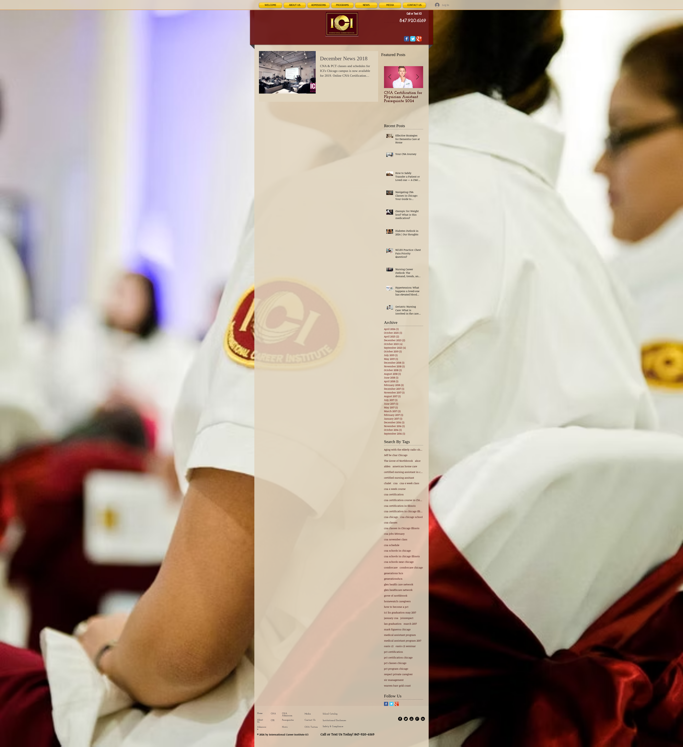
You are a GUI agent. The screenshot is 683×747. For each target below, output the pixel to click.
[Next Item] (417, 77)
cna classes (390, 522)
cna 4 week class (409, 483)
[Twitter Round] (406, 719)
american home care (405, 466)
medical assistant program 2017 (402, 640)
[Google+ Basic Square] (397, 704)
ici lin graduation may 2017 (400, 612)
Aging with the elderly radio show (403, 449)
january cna (391, 618)
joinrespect (406, 618)
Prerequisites (288, 720)
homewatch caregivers (397, 601)
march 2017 (410, 623)
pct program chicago (396, 668)
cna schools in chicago (397, 550)
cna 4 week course (395, 489)
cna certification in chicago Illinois (403, 511)
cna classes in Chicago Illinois (401, 528)
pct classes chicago (395, 663)
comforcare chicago (411, 567)
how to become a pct (396, 606)
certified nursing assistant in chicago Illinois (403, 472)
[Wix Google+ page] (419, 38)
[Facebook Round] (400, 719)
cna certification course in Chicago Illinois (403, 500)
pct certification (393, 651)
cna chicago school (411, 517)
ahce (417, 460)
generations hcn (393, 573)
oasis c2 (388, 646)
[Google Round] (417, 719)
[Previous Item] (389, 77)
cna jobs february (394, 533)
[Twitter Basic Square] (391, 704)
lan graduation (392, 623)
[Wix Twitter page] (412, 38)
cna (395, 483)
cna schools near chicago (399, 561)
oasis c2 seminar (406, 646)
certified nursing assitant (399, 477)
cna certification (394, 494)
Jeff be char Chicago (395, 455)
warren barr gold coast (397, 685)
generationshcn (393, 578)
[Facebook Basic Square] (386, 704)
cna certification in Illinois (400, 505)
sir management (394, 680)
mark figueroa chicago (397, 629)
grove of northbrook (395, 595)
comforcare (391, 567)
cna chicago (391, 517)
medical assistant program (400, 635)
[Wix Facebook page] (406, 38)
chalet (387, 483)
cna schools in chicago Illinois (402, 556)
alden (387, 466)
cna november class (395, 539)
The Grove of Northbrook (398, 460)
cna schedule (391, 545)
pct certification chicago (398, 657)
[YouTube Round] (411, 719)
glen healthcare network (398, 590)
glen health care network (398, 584)
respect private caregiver (398, 674)
